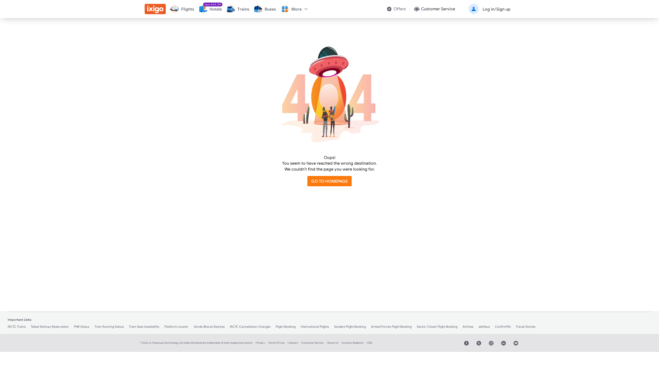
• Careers (292, 342)
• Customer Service (312, 342)
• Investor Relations (352, 342)
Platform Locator (176, 326)
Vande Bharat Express (209, 326)
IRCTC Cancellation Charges (250, 326)
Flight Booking (286, 326)
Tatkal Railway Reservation (50, 326)
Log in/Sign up (496, 9)
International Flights (315, 326)
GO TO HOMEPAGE (329, 181)
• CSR (369, 342)
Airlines (468, 326)
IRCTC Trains (17, 326)
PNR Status (81, 326)
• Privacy (260, 342)
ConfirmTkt (503, 326)
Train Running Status (109, 326)
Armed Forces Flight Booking (391, 326)
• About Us (332, 342)
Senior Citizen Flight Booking (437, 326)
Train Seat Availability (144, 326)
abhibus (484, 326)
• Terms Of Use (276, 342)
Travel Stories (525, 326)
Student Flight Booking (350, 326)
